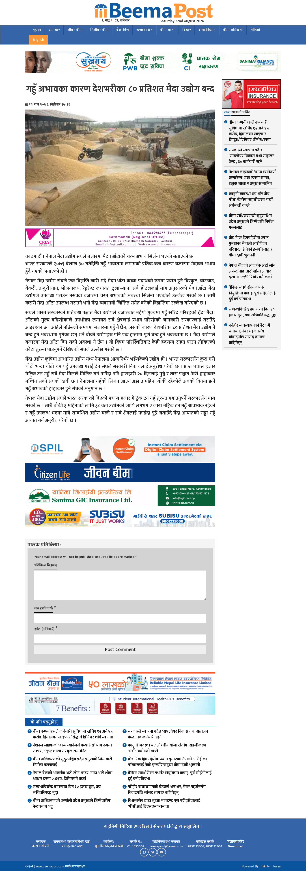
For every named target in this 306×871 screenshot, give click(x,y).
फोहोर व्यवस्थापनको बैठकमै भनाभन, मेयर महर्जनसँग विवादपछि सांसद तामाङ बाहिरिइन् (167, 790)
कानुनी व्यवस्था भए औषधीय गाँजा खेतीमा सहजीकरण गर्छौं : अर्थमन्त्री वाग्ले (167, 748)
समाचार (54, 30)
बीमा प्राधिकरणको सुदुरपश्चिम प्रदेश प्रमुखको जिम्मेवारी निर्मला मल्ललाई (72, 762)
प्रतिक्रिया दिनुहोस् (45, 565)
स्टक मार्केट (144, 30)
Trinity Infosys (271, 866)
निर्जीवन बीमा (99, 30)
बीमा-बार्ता (167, 30)
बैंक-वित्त (122, 30)
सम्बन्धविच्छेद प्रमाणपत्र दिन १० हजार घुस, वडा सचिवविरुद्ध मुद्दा (67, 790)
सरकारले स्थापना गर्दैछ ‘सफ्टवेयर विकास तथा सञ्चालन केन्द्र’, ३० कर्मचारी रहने (168, 734)
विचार (186, 30)
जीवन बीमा (75, 30)
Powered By (250, 866)
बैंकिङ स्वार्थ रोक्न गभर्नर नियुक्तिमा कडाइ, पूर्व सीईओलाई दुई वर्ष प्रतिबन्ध (169, 776)
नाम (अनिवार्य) (43, 608)
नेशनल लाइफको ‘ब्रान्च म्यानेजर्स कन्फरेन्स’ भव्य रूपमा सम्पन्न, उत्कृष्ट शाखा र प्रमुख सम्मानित (72, 748)
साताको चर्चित (240, 112)
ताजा (227, 112)
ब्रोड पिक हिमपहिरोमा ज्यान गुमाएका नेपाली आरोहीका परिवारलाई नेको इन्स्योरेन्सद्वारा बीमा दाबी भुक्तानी (167, 762)
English (38, 39)
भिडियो (255, 30)
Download (235, 846)
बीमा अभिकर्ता (233, 30)
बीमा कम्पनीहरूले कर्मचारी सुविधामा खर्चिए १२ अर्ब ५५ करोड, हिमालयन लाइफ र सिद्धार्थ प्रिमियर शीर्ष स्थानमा (73, 734)
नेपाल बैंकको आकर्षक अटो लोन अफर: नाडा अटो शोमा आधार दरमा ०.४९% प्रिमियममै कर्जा (72, 776)
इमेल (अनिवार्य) (44, 629)
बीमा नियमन (206, 30)
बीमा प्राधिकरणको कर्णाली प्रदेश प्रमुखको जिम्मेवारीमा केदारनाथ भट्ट (72, 804)
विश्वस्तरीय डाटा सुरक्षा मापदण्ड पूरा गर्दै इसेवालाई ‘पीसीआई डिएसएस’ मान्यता (164, 804)
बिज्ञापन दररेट (235, 841)
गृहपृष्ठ (36, 30)
